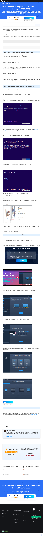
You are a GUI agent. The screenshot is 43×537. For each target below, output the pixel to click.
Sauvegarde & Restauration (17, 516)
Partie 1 (24, 34)
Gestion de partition (16, 514)
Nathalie (13, 430)
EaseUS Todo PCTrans (34, 414)
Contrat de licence (9, 516)
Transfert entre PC (7, 3)
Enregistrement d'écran (17, 520)
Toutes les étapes (26, 48)
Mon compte (3, 518)
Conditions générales (10, 517)
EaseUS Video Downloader (26, 521)
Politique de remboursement (9, 512)
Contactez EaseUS (4, 513)
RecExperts (24, 520)
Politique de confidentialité (10, 514)
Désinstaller (8, 510)
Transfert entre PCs (16, 519)
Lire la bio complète (9, 436)
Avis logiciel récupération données (17, 512)
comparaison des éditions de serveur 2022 (16, 83)
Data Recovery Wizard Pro (26, 511)
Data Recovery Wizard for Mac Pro (26, 514)
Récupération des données (17, 510)
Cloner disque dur (16, 517)
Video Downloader (16, 522)
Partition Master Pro (25, 515)
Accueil (3, 3)
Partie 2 (27, 37)
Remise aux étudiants (3, 520)
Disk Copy (24, 517)
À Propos (3, 510)
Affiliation (3, 516)
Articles (15, 509)
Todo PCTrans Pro (25, 518)
